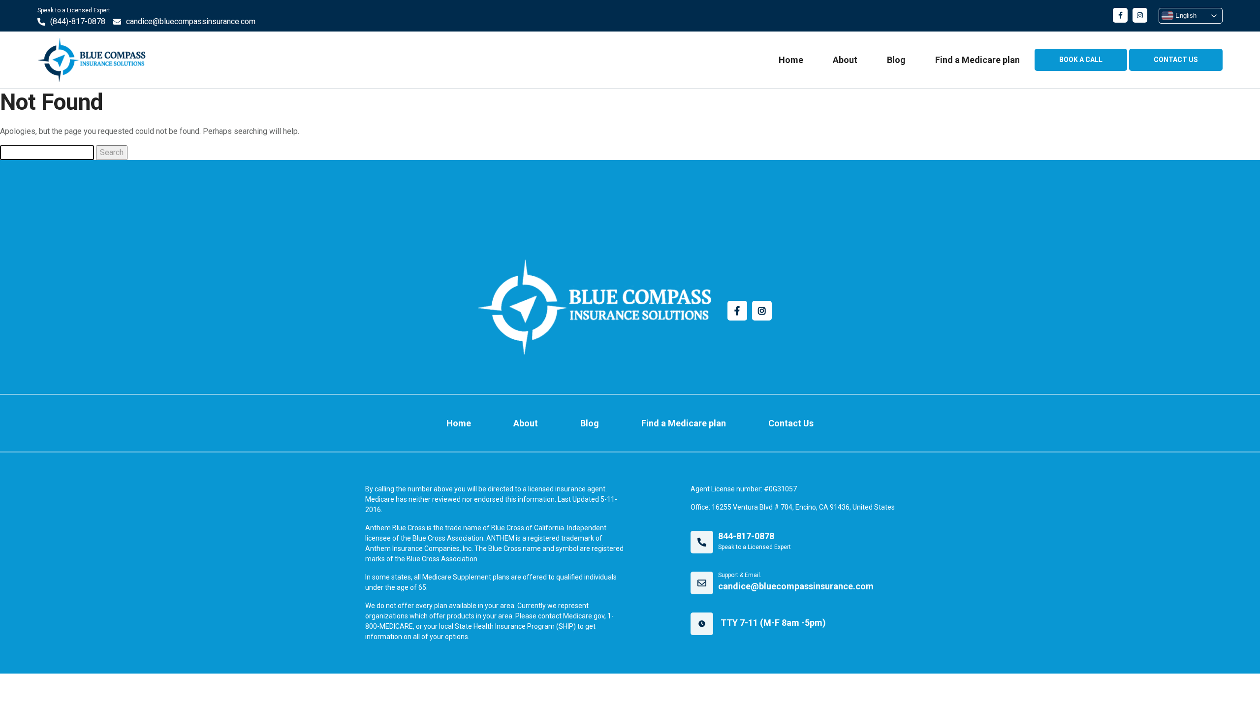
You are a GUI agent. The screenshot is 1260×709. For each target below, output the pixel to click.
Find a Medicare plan (977, 60)
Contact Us (791, 423)
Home (791, 60)
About (845, 60)
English (1185, 15)
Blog (896, 60)
